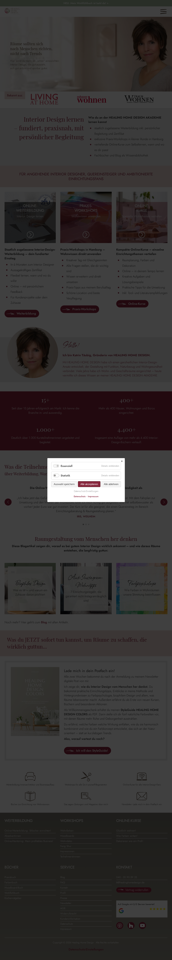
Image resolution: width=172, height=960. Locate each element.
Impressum (93, 496)
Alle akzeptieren (89, 484)
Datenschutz (79, 496)
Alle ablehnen (111, 484)
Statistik (65, 475)
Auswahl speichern (64, 484)
